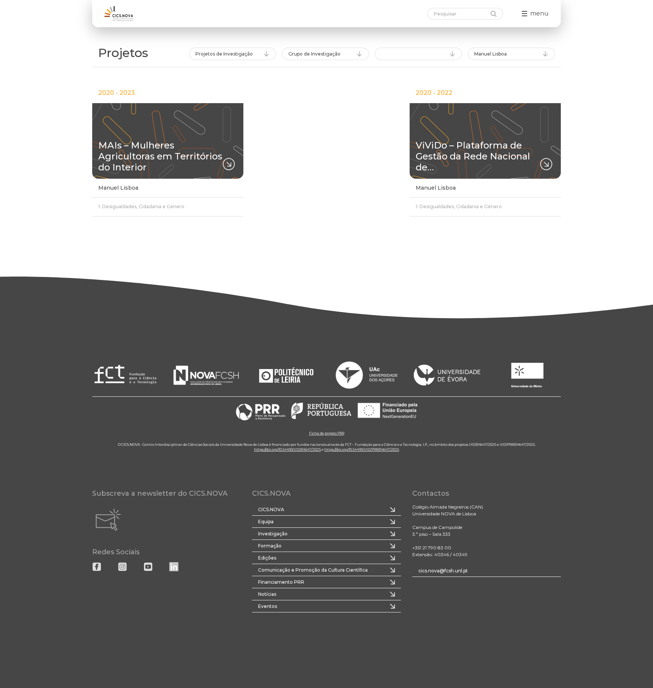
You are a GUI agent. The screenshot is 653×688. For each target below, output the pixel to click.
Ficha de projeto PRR (326, 433)
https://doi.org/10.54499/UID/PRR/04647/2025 (361, 449)
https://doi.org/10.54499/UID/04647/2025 (287, 449)
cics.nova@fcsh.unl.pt (443, 571)
